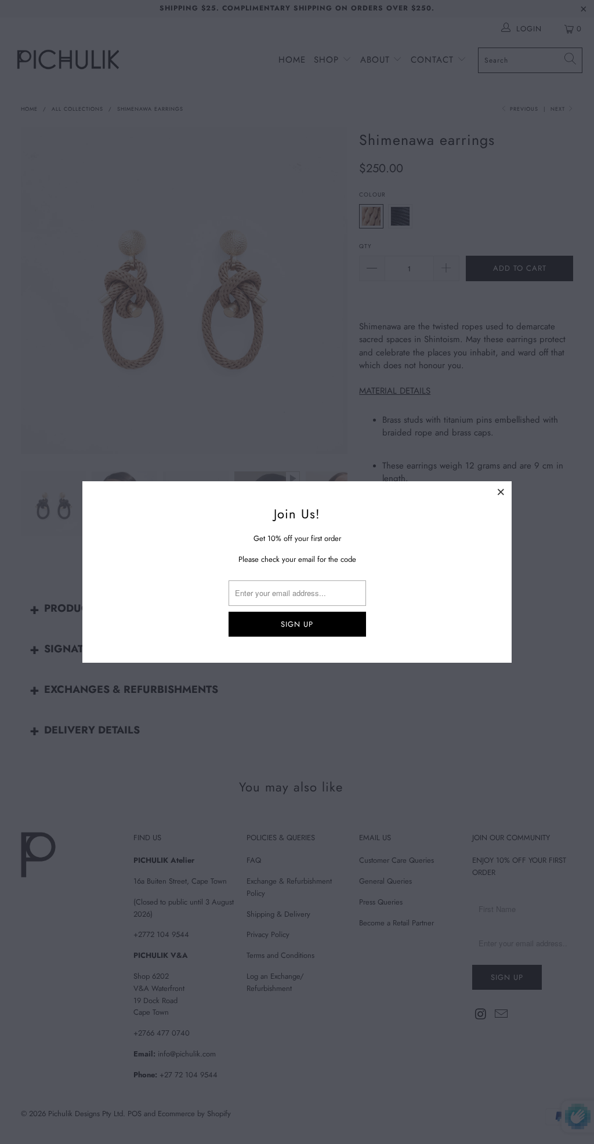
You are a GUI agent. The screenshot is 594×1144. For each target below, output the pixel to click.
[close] (501, 491)
